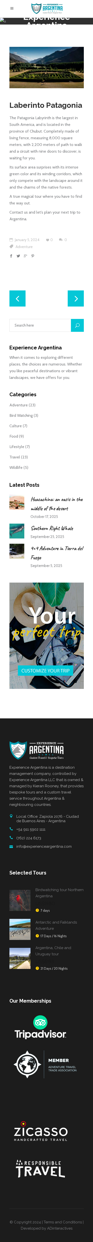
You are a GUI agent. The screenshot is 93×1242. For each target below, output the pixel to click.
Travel (14, 457)
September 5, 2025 (46, 566)
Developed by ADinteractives (46, 1228)
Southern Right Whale (52, 528)
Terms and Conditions (63, 1222)
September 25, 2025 (47, 537)
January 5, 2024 (26, 240)
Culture (15, 425)
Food (13, 436)
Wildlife (16, 467)
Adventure (24, 247)
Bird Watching (21, 415)
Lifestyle (16, 446)
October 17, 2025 (44, 516)
